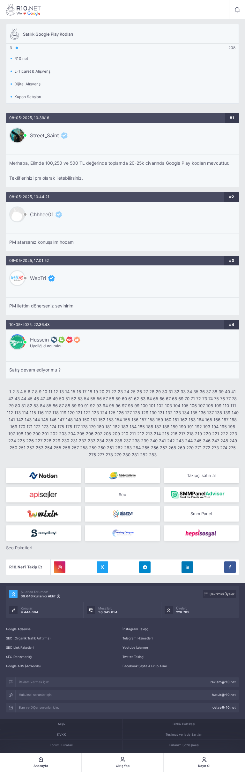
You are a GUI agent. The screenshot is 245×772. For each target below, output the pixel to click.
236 (118, 440)
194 (215, 426)
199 (28, 433)
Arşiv (61, 724)
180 (100, 426)
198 (19, 433)
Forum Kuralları (61, 745)
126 (120, 412)
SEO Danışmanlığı (19, 657)
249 (233, 440)
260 (102, 447)
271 (198, 447)
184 (133, 426)
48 (48, 398)
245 (198, 440)
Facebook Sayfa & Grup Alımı (144, 666)
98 (130, 405)
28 (151, 391)
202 (54, 433)
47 (42, 398)
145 (44, 419)
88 (67, 405)
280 (126, 454)
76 (222, 398)
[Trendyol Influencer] (43, 514)
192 (198, 426)
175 (60, 426)
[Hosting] (43, 475)
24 (126, 391)
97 (124, 405)
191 (190, 426)
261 (110, 447)
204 (72, 433)
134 (185, 412)
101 (152, 405)
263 (128, 447)
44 (23, 398)
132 (169, 412)
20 (101, 391)
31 (170, 391)
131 (161, 412)
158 (151, 419)
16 (79, 391)
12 (56, 391)
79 (11, 405)
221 (215, 433)
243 (180, 440)
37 (208, 391)
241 (162, 440)
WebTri (38, 278)
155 (126, 419)
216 (173, 433)
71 (193, 398)
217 (182, 433)
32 (176, 391)
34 (189, 391)
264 (137, 447)
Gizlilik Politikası (184, 724)
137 (210, 412)
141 (12, 419)
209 (116, 433)
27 (145, 391)
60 (124, 398)
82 (29, 405)
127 (128, 412)
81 (23, 405)
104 (176, 405)
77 (228, 398)
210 (124, 433)
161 (176, 419)
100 (144, 405)
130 (153, 412)
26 (139, 391)
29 (158, 391)
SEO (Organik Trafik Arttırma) (28, 638)
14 (67, 391)
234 (100, 440)
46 (36, 398)
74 (210, 398)
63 (142, 398)
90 (80, 405)
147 (61, 419)
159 (159, 419)
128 (136, 412)
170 (22, 426)
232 (82, 440)
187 (157, 426)
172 (37, 426)
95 (111, 405)
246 (207, 440)
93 (98, 405)
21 (108, 391)
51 (67, 398)
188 (165, 426)
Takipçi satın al (201, 475)
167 (225, 419)
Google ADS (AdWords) (23, 666)
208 (107, 433)
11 (50, 391)
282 (144, 454)
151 (94, 419)
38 (214, 391)
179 (92, 426)
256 (66, 447)
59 (118, 398)
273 (215, 447)
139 (226, 412)
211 (133, 433)
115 (33, 412)
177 (76, 426)
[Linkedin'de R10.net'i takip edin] (187, 567)
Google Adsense (18, 629)
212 (140, 433)
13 (61, 391)
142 (19, 419)
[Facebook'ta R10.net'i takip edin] (230, 567)
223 (233, 433)
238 (136, 440)
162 (183, 419)
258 (84, 447)
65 (155, 398)
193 (206, 426)
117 (48, 412)
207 (98, 433)
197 (11, 433)
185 (141, 426)
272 (206, 447)
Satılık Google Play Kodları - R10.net (23, 9)
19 (95, 391)
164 (200, 419)
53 (80, 398)
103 (168, 405)
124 (103, 412)
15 (73, 391)
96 (118, 405)
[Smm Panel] (43, 494)
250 (13, 447)
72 (198, 398)
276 (92, 454)
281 (135, 454)
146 (52, 419)
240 (154, 440)
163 (192, 419)
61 (130, 398)
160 (167, 419)
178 (84, 426)
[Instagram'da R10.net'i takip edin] (59, 567)
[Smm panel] (201, 494)
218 (190, 433)
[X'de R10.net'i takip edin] (102, 567)
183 (124, 426)
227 (38, 440)
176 (68, 426)
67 (168, 398)
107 (201, 405)
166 (216, 419)
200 (37, 433)
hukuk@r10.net (224, 694)
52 (73, 398)
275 (232, 447)
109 (217, 405)
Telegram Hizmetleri (137, 638)
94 (105, 405)
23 (120, 391)
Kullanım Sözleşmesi (184, 745)
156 (134, 419)
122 (87, 412)
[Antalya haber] (122, 475)
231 (74, 440)
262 (119, 447)
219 (198, 433)
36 (202, 391)
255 (57, 447)
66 (162, 398)
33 (183, 391)
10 (45, 391)
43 (17, 398)
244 (189, 440)
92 (92, 405)
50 (61, 398)
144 (36, 419)
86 (55, 405)
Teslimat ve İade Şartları (184, 734)
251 (22, 447)
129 (144, 412)
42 (10, 398)
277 (100, 454)
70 (187, 398)
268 (172, 447)
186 (149, 426)
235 (109, 440)
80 (17, 405)
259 (93, 447)
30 (164, 391)
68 (174, 398)
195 (223, 426)
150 (85, 419)
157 (143, 419)
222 (224, 433)
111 (233, 405)
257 (75, 447)
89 (74, 405)
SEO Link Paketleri (19, 647)
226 (30, 440)
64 (149, 398)
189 (174, 426)
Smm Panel (201, 513)
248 (224, 440)
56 (99, 398)
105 (185, 405)
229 (56, 440)
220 (207, 433)
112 (10, 412)
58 (111, 398)
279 (118, 454)
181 (108, 426)
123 (95, 412)
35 (195, 391)
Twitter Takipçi (133, 657)
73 (204, 398)
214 (157, 433)
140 (235, 412)
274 (223, 447)
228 (47, 440)
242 (171, 440)
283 (153, 454)
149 (77, 419)
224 (12, 440)
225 (21, 440)
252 (30, 447)
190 (182, 426)
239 (145, 440)
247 (215, 440)
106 (193, 405)
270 (190, 447)
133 (177, 412)
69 (180, 398)
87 (61, 405)
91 (86, 405)
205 (81, 433)
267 (163, 447)
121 (79, 412)
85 (48, 405)
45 (30, 398)
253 (39, 447)
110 (226, 405)
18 (90, 391)
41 (233, 391)
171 (29, 426)
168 (233, 419)
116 (40, 412)
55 (92, 398)
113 (17, 412)
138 (218, 412)
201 (45, 433)
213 (148, 433)
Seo (122, 494)
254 (48, 447)
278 (109, 454)
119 (63, 412)
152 (101, 419)
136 (202, 412)
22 (113, 391)
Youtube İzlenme (135, 647)
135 (193, 412)
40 (227, 391)
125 (111, 412)
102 (160, 405)
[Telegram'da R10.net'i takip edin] (145, 567)
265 (146, 447)
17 (84, 391)
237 (127, 440)
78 (234, 398)
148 (69, 419)
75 (216, 398)
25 (133, 391)
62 (136, 398)
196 (231, 426)
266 (155, 447)
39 (221, 391)
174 (53, 426)
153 (110, 419)
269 (181, 447)
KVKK (61, 734)
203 (63, 433)
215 (165, 433)
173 (45, 426)
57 (105, 398)
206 (89, 433)
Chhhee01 (42, 214)
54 (86, 398)
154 (118, 419)
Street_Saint (44, 135)
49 (55, 398)
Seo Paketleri (19, 547)
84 (42, 405)
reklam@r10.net (223, 682)
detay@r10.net (224, 707)
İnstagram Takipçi (135, 629)
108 (209, 405)
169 (13, 426)
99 (136, 405)
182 (116, 426)
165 (208, 419)
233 (91, 440)
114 (25, 412)
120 (71, 412)
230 (65, 440)
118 (55, 412)
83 (36, 405)
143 (28, 419)
